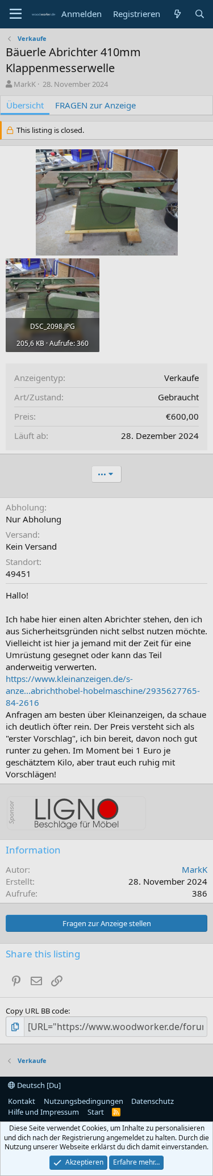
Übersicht (25, 105)
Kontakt (21, 1101)
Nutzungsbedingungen (83, 1101)
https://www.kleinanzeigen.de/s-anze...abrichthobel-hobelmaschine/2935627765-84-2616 (103, 690)
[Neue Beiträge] (177, 13)
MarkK (25, 84)
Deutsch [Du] (38, 1085)
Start (95, 1112)
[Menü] (15, 14)
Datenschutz (152, 1101)
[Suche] (200, 13)
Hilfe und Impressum (43, 1112)
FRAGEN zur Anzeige (95, 105)
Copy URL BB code (37, 1011)
